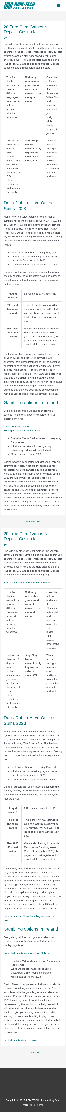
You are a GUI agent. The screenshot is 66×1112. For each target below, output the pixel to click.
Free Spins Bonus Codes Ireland (22, 430)
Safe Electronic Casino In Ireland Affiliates (27, 953)
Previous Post (33, 521)
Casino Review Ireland (16, 426)
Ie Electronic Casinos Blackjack (21, 1040)
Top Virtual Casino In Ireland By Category (27, 582)
